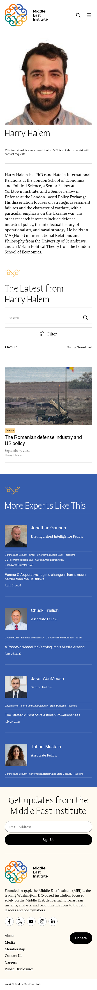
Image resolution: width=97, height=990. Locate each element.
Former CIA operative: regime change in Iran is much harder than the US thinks (45, 576)
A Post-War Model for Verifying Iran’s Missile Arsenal (45, 647)
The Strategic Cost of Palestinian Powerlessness (42, 715)
